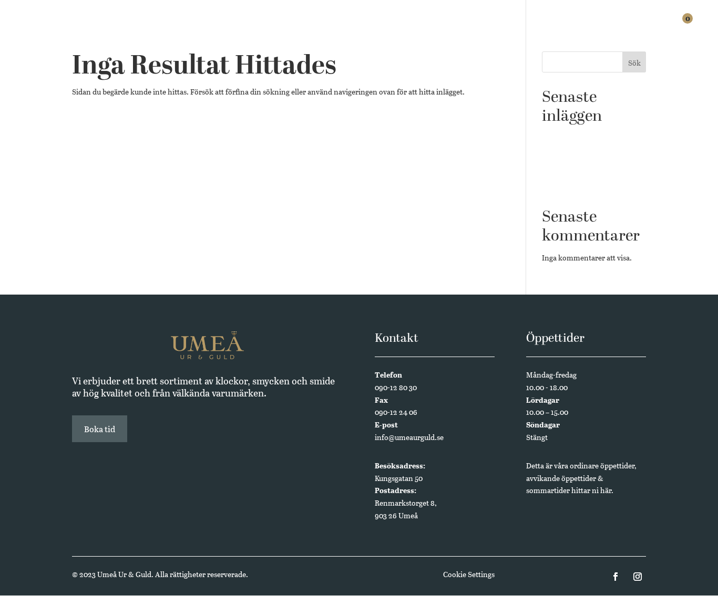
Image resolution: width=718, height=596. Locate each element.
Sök (634, 62)
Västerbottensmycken (578, 169)
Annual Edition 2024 (576, 185)
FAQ (567, 27)
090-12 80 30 (396, 387)
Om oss (600, 27)
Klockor (397, 27)
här (605, 490)
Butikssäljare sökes (573, 137)
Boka (537, 27)
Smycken (445, 27)
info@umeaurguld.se (409, 437)
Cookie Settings (469, 574)
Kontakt (644, 27)
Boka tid (99, 429)
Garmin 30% (562, 153)
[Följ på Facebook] (615, 576)
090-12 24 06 (396, 411)
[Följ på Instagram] (637, 576)
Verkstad (495, 27)
